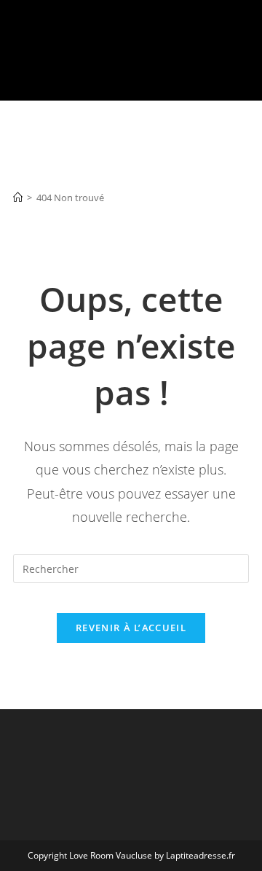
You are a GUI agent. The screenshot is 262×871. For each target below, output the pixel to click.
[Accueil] (18, 197)
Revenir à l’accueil (131, 627)
